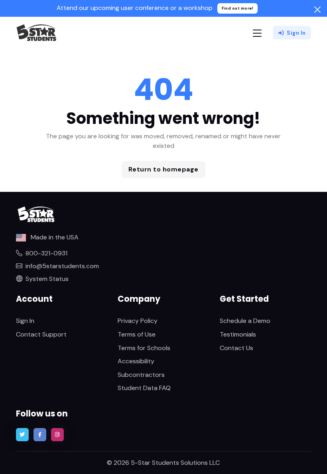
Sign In (296, 33)
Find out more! (237, 8)
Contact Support (41, 334)
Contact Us (236, 348)
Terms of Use (137, 334)
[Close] (317, 9)
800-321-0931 (46, 253)
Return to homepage (163, 169)
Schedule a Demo (245, 321)
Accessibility (136, 361)
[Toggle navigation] (257, 33)
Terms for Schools (144, 348)
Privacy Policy (138, 321)
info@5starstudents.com (62, 266)
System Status (47, 279)
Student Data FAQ (144, 388)
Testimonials (238, 334)
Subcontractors (141, 374)
